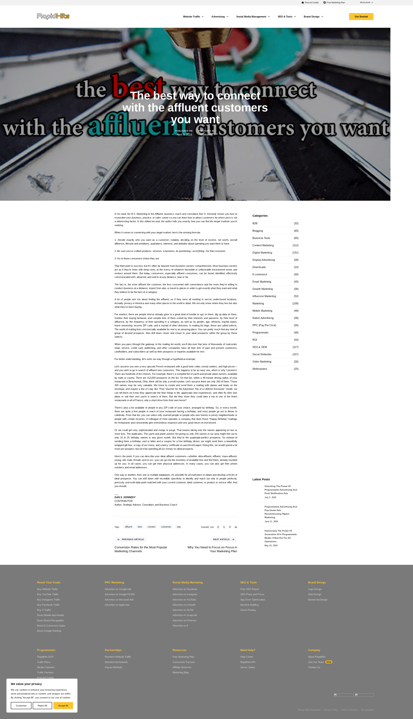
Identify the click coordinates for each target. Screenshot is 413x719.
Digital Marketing (262, 252)
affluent (128, 527)
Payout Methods (113, 667)
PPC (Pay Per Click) (264, 325)
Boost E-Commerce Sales (51, 625)
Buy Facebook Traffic (48, 604)
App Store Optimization (252, 599)
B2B (254, 223)
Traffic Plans (43, 662)
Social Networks (262, 354)
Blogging (257, 230)
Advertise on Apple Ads (117, 604)
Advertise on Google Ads (118, 589)
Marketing (206, 134)
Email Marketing (261, 281)
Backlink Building (249, 604)
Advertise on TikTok (183, 610)
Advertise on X (180, 625)
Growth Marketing (262, 289)
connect (151, 527)
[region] (41, 696)
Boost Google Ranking (49, 630)
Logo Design (315, 589)
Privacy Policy (331, 710)
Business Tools (261, 238)
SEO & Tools (285, 16)
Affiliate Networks (182, 667)
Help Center (246, 656)
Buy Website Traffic (47, 589)
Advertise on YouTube (184, 599)
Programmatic (260, 332)
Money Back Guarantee (309, 710)
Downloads (259, 267)
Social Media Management (251, 16)
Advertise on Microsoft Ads (119, 599)
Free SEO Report (249, 589)
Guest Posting (248, 610)
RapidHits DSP (45, 656)
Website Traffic (191, 16)
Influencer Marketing (264, 296)
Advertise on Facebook (185, 589)
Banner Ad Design (317, 599)
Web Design (314, 594)
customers (166, 527)
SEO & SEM (259, 347)
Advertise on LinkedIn (184, 604)
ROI (254, 339)
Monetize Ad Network (116, 662)
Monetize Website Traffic (118, 656)
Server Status (247, 667)
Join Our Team (319, 662)
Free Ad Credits (312, 2)
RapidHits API (247, 662)
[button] (365, 2)
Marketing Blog (181, 672)
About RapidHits (317, 656)
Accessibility (367, 710)
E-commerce (259, 274)
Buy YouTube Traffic (48, 594)
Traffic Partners (45, 672)
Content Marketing (263, 245)
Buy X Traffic (44, 610)
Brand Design (311, 16)
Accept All (63, 705)
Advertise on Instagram (185, 594)
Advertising (218, 16)
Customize (21, 705)
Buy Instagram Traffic (48, 599)
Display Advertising (263, 260)
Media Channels (45, 667)
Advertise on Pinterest (184, 620)
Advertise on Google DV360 (120, 594)
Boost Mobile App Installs (50, 615)
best (140, 527)
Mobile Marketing (262, 310)
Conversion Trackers (184, 662)
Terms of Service (349, 710)
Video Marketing (262, 361)
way (179, 527)
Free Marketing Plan (336, 2)
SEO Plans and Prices (252, 594)
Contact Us (314, 667)
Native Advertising (263, 318)
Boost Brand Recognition (50, 620)
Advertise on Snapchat (185, 615)
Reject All (42, 705)
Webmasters (259, 368)
